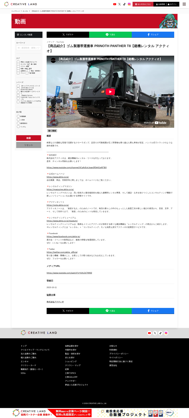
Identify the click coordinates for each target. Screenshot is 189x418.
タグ (18, 58)
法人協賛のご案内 (28, 353)
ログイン (173, 4)
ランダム (23, 127)
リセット (28, 145)
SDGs (23, 373)
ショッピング (71, 361)
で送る (112, 34)
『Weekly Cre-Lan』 (27, 95)
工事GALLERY (71, 377)
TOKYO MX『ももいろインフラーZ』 (30, 98)
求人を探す (70, 357)
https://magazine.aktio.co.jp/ (60, 189)
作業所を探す (71, 349)
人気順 (22, 120)
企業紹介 (23, 71)
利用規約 (113, 349)
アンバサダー (71, 380)
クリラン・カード (28, 365)
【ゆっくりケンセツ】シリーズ (30, 86)
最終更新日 (23, 123)
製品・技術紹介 (36, 71)
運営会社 (113, 365)
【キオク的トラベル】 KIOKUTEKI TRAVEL (27, 88)
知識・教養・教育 (26, 69)
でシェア (155, 34)
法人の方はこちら (144, 4)
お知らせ (113, 345)
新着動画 (23, 116)
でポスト (70, 34)
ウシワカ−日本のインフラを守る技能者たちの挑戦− (31, 102)
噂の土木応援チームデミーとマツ (30, 92)
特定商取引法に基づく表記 (121, 361)
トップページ (15, 11)
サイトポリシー (116, 357)
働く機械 (33, 64)
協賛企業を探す (72, 345)
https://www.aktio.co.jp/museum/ (62, 220)
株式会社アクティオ (55, 301)
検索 (28, 138)
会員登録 (161, 4)
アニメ (23, 73)
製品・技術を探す (73, 353)
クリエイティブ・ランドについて (35, 349)
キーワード (20, 43)
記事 (67, 369)
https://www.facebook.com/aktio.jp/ (63, 236)
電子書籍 (32, 73)
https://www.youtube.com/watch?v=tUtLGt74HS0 (69, 272)
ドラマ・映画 (25, 66)
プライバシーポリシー (119, 353)
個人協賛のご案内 (28, 357)
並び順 (19, 112)
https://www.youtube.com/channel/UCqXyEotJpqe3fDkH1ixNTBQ (77, 167)
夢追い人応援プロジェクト (29, 62)
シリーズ (19, 82)
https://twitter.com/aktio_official (62, 252)
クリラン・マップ (73, 365)
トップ (24, 345)
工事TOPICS (70, 373)
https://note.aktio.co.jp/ (58, 205)
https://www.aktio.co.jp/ (58, 176)
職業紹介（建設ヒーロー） (32, 369)
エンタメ (25, 11)
